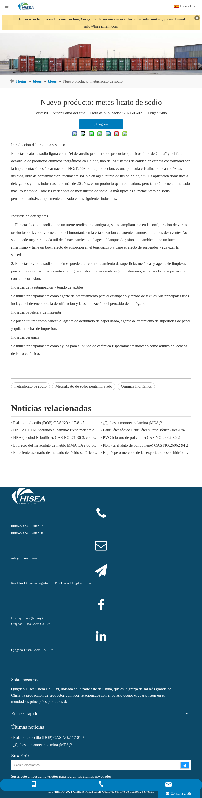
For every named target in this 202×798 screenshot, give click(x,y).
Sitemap (149, 791)
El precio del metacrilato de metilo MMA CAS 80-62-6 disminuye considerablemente (56, 445)
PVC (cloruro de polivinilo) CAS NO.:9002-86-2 (141, 437)
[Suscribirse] (184, 765)
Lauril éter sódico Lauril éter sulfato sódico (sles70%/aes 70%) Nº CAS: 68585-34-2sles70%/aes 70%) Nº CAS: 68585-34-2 (146, 430)
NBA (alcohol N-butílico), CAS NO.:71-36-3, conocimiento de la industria (56, 437)
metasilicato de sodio (30, 386)
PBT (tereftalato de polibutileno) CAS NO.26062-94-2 (145, 445)
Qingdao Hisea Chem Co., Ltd (32, 650)
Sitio (163, 113)
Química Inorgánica (136, 386)
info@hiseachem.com (101, 26)
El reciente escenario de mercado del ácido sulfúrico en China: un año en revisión (56, 452)
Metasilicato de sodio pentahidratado (83, 386)
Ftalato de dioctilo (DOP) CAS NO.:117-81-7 (48, 423)
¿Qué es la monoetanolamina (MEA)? (132, 423)
